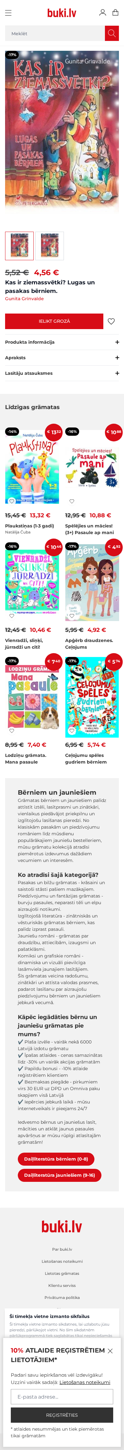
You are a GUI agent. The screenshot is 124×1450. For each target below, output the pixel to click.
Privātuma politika (62, 1297)
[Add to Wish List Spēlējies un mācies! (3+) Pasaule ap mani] (72, 501)
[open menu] (9, 12)
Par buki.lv (62, 1249)
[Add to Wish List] (111, 321)
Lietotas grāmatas (62, 1273)
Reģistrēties (62, 1415)
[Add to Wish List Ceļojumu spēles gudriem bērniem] (72, 731)
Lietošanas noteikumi (84, 1382)
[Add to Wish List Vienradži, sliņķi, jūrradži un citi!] (12, 616)
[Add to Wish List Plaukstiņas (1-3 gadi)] (12, 501)
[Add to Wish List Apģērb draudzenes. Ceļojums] (72, 616)
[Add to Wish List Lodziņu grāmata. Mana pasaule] (12, 731)
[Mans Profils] (102, 12)
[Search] (112, 33)
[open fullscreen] (62, 136)
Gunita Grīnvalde (24, 298)
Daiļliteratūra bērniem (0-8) (56, 1159)
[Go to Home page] (62, 12)
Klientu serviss (62, 1285)
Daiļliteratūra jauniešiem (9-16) (59, 1175)
